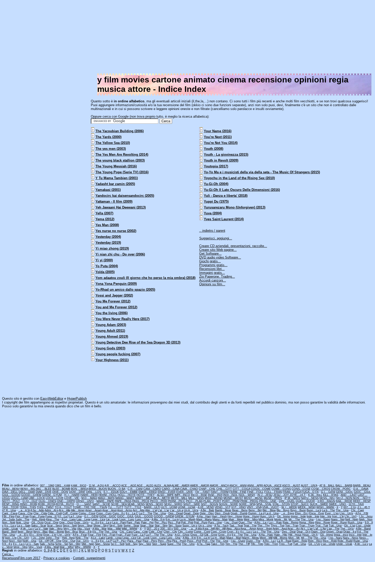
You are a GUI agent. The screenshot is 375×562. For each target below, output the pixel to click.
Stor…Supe (159, 543)
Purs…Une (215, 522)
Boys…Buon (298, 510)
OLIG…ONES (47, 501)
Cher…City (170, 531)
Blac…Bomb (56, 531)
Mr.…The (294, 519)
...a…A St (24, 510)
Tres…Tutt (285, 543)
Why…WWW (83, 546)
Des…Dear (289, 531)
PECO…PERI (158, 501)
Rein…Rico (315, 540)
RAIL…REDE (344, 501)
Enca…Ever (316, 513)
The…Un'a (347, 528)
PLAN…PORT (212, 501)
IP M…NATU (292, 497)
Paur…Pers (150, 540)
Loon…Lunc (126, 519)
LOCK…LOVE (55, 497)
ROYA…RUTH (65, 504)
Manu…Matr (220, 519)
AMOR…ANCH (219, 485)
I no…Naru (335, 537)
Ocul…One (51, 522)
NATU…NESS (310, 497)
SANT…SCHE (101, 504)
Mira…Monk (265, 519)
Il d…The (362, 531)
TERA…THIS (27, 507)
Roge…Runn (339, 522)
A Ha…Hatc (266, 534)
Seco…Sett (70, 525)
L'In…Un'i (350, 516)
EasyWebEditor (51, 398)
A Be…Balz (207, 510)
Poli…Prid (187, 522)
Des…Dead (175, 513)
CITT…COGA (241, 488)
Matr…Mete (236, 519)
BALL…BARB (343, 485)
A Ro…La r (261, 522)
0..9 (46, 550)
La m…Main (218, 537)
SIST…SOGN (209, 504)
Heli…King (68, 537)
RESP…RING (10, 504)
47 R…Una (9, 510)
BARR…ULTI (152, 507)
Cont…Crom (218, 531)
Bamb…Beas (223, 510)
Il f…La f (63, 516)
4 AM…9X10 (78, 485)
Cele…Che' (156, 531)
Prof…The (208, 540)
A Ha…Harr (204, 516)
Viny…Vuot (35, 546)
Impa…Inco (341, 534)
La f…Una (75, 516)
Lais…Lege (84, 519)
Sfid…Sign (87, 543)
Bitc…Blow (269, 510)
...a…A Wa (195, 528)
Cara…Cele (140, 531)
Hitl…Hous (295, 534)
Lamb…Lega (114, 537)
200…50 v (166, 528)
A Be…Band (363, 528)
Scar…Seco (54, 525)
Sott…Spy (131, 543)
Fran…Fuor (123, 534)
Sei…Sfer (75, 543)
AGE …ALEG (145, 485)
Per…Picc (161, 522)
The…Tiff (244, 543)
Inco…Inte (355, 534)
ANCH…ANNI (238, 485)
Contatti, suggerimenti (89, 558)
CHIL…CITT (224, 488)
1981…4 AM (62, 485)
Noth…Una (29, 540)
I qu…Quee (238, 540)
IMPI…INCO (182, 494)
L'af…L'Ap (320, 528)
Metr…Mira (251, 519)
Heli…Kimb (38, 519)
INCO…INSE (199, 494)
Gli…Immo (283, 516)
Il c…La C (132, 513)
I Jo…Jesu (365, 516)
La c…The (259, 531)
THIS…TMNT (45, 507)
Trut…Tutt (321, 525)
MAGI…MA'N (106, 497)
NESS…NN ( (327, 497)
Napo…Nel (337, 519)
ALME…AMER (180, 485)
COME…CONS (281, 488)
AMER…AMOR (199, 485)
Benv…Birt (255, 510)
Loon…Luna (158, 537)
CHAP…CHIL (207, 488)
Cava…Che (25, 513)
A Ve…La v (27, 528)
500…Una (180, 528)
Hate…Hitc (281, 534)
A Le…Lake (98, 537)
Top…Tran (291, 525)
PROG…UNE (268, 501)
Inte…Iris (325, 516)
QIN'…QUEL (287, 501)
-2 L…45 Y (363, 507)
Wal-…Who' (66, 546)
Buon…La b (314, 510)
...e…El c (23, 534)
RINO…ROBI (28, 504)
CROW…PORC (341, 488)
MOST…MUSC (253, 497)
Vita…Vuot (83, 528)
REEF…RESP (362, 501)
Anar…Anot (109, 510)
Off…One (55, 540)
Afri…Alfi (220, 528)
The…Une (222, 540)
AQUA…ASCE (273, 485)
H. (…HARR (72, 494)
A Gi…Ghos (182, 534)
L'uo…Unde (363, 525)
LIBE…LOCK (37, 497)
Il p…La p (105, 522)
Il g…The (237, 534)
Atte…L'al (151, 510)
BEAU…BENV (11, 488)
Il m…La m (172, 519)
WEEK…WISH (307, 507)
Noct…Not (15, 540)
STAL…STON (281, 504)
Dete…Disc (207, 513)
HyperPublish (77, 398)
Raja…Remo (290, 522)
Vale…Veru (55, 528)
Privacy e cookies (56, 558)
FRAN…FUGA (292, 491)
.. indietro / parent (212, 231)
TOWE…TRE (81, 507)
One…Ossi (66, 522)
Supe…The (174, 543)
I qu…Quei (231, 522)
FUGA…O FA (310, 491)
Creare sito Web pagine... (218, 250)
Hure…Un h (267, 516)
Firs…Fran (109, 534)
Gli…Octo (37, 522)
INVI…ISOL (230, 494)
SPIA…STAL (264, 504)
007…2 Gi (349, 507)
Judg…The (22, 519)
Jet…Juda (8, 519)
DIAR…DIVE (44, 491)
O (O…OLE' (30, 501)
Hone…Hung (251, 516)
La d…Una (272, 513)
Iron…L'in (338, 516)
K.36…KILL (315, 494)
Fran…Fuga (37, 516)
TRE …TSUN (98, 507)
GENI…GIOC (344, 491)
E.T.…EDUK (111, 491)
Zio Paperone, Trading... (217, 276)
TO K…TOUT (63, 507)
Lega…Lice (129, 537)
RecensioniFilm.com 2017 (21, 558)
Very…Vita (69, 528)
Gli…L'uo (349, 525)
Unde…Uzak (10, 528)
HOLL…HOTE (127, 494)
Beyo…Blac (40, 531)
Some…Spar (131, 525)
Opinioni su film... (212, 284)
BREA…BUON (98, 488)
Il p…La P (106, 540)
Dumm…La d (256, 513)
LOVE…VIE (72, 497)
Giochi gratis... (210, 261)
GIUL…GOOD (11, 494)
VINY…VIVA (254, 507)
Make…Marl (233, 537)
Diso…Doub (222, 513)
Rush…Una (355, 522)
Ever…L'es (332, 513)
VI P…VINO (238, 507)
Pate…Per (147, 522)
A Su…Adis (37, 510)
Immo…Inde (298, 516)
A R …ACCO (113, 485)
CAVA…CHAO (189, 488)
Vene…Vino (20, 546)
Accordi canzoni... (212, 280)
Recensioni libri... (212, 269)
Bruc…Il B (85, 531)
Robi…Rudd (345, 540)
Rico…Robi (330, 540)
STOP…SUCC (300, 504)
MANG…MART (124, 497)
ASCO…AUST (291, 485)
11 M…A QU (96, 485)
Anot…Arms (124, 510)
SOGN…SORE (228, 504)
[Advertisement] (220, 38)
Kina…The (52, 519)
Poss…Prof (194, 540)
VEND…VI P (222, 507)
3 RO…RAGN (326, 501)
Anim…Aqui (280, 528)
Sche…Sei (61, 543)
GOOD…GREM (31, 494)
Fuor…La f (138, 534)
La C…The (145, 513)
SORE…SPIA (247, 504)
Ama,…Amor (248, 528)
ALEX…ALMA (162, 485)
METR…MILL (179, 497)
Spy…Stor (145, 543)
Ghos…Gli (196, 534)
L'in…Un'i (23, 537)
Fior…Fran (22, 516)
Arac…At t (294, 528)
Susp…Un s (189, 525)
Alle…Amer (78, 510)
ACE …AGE (129, 485)
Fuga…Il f (51, 516)
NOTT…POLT (11, 501)
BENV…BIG (28, 488)
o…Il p (95, 522)
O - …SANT (84, 504)
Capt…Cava (9, 513)
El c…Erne (36, 534)
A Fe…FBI (361, 513)
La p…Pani (119, 522)
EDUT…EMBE (129, 491)
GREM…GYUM (52, 494)
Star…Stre (161, 525)
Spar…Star (147, 525)
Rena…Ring (306, 522)
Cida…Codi (55, 513)
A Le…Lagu (68, 519)
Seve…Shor (85, 525)
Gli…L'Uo (314, 543)
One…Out (68, 540)
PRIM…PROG (249, 501)
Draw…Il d (349, 531)
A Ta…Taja (203, 543)
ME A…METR (161, 497)
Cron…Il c (233, 531)
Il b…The (98, 531)
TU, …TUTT (115, 507)
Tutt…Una (335, 525)
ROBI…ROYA (46, 504)
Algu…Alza (233, 528)
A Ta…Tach (221, 525)
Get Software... (210, 253)
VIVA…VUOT (270, 507)
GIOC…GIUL (362, 491)
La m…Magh (187, 519)
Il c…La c (246, 531)
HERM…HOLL (107, 494)
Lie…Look (112, 519)
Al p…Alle (64, 510)
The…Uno (188, 543)
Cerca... (8, 554)
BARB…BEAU (362, 485)
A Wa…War (99, 528)
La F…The (152, 534)
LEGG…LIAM (19, 497)
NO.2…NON (344, 497)
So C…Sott (117, 543)
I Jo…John (38, 537)
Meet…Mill (266, 537)
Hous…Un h (310, 534)
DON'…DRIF (77, 491)
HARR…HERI (89, 494)
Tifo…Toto (257, 543)
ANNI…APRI (255, 485)
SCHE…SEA (119, 504)
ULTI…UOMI (169, 507)
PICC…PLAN (194, 501)
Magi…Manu (204, 519)
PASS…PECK (140, 501)
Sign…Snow (102, 543)
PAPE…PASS (123, 501)
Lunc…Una (142, 519)
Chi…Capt (357, 510)
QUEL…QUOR (305, 501)
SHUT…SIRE (191, 504)
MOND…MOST (233, 497)
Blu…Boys (283, 510)
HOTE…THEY (145, 494)
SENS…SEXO (154, 504)
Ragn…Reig (299, 540)
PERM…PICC (176, 501)
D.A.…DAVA (360, 488)
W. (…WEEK (289, 507)
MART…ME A (143, 497)
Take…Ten (217, 543)
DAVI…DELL (10, 491)
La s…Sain (23, 525)
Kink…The (82, 537)
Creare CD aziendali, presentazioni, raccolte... (233, 246)
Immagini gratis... (212, 273)
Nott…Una (22, 522)
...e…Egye (287, 513)
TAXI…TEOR (10, 507)
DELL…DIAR (27, 491)
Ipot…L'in (11, 537)
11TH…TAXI (356, 504)
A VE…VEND (206, 507)
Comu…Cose (87, 513)
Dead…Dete (191, 513)
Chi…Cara (126, 531)
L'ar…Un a (176, 510)
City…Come (185, 531)
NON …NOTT (362, 497)
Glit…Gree (210, 534)
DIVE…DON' (60, 491)
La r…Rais (275, 522)
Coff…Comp (70, 513)
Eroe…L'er (50, 534)
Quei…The (245, 522)
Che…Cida (40, 513)
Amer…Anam (93, 510)
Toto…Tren (271, 543)
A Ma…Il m (158, 519)
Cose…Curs (104, 513)
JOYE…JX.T (298, 494)
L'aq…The (333, 528)
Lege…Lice (98, 519)
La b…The (328, 510)
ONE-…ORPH (66, 501)
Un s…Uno (205, 525)
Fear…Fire (94, 534)
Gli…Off (44, 540)
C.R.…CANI (135, 488)
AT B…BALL (327, 485)
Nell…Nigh (351, 519)
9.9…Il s (7, 543)
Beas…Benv (240, 510)
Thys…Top (277, 525)
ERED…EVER (167, 491)
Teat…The (250, 525)
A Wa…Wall (51, 546)
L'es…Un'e (346, 513)
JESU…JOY (281, 494)
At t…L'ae (307, 528)
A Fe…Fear (80, 534)
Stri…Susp (175, 525)
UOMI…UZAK (186, 507)
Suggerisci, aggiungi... (215, 238)
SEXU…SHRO (173, 504)
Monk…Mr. (281, 519)
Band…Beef (9, 531)
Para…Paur (134, 540)
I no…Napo (323, 519)
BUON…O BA (116, 488)
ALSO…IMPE (165, 494)
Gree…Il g (224, 534)
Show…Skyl (100, 525)
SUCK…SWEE (319, 504)
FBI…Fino (8, 516)
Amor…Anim (264, 528)
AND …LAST (349, 494)
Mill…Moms (280, 537)
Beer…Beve (25, 531)
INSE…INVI (215, 494)
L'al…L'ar (163, 510)
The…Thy (263, 525)
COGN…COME (261, 488)
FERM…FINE (237, 491)
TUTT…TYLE (132, 507)
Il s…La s (10, 525)
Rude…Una (360, 540)
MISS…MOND (214, 497)
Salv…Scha (47, 543)
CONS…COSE (301, 488)
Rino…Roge (322, 522)
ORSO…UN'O (85, 501)
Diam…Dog (318, 531)
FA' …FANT (202, 491)
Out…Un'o (82, 540)
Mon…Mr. (294, 537)
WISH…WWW (325, 507)
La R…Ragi (284, 540)
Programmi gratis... (213, 265)
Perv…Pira (164, 540)
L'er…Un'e (63, 534)
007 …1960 (47, 485)
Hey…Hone (235, 516)
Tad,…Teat (236, 525)
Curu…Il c (118, 513)
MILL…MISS (196, 497)
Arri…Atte (139, 510)
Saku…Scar (38, 525)
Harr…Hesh (219, 516)
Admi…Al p (51, 510)
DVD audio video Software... (220, 257)
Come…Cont (202, 531)
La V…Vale (41, 528)
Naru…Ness (350, 537)
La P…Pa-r (120, 540)
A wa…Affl (208, 528)
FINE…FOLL (255, 491)
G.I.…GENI (328, 491)
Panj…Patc (133, 522)
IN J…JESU (264, 494)
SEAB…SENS (136, 504)
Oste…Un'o (81, 522)
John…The (52, 537)
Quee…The (253, 540)
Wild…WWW (129, 528)
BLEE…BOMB (61, 488)
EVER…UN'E (184, 491)
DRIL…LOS (94, 491)
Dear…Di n (303, 531)
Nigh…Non (365, 519)
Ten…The (231, 543)
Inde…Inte (313, 516)
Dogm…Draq (334, 531)
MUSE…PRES (273, 497)
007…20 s (153, 528)
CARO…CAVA (170, 488)
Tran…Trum (307, 525)
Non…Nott (8, 522)
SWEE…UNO (338, 504)
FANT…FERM (220, 491)
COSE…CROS (320, 488)
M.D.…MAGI (89, 497)
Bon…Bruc (71, 531)
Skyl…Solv (116, 525)
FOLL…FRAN (273, 491)
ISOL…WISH (247, 494)
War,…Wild (114, 528)
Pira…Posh (179, 540)
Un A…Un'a (191, 510)
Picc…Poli (174, 522)
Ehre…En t (301, 513)
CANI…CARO (152, 488)
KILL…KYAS (330, 494)
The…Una (342, 510)
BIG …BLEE (44, 488)
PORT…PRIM (231, 501)
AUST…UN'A (309, 485)
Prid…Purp (200, 522)
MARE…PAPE (105, 501)
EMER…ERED (148, 491)
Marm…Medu (250, 537)
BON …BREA (79, 488)
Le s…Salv (32, 543)
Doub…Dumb (239, 513)
